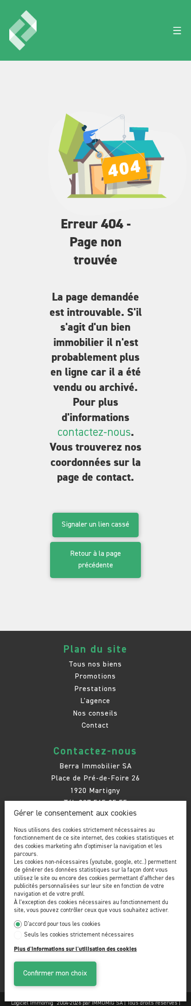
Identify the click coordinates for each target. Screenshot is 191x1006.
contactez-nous (94, 432)
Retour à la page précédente (95, 559)
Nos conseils (95, 713)
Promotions (95, 676)
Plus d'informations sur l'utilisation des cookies (75, 949)
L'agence (95, 701)
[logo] (23, 30)
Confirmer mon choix (55, 973)
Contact (95, 725)
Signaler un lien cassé (95, 524)
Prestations (95, 689)
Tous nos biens (95, 664)
